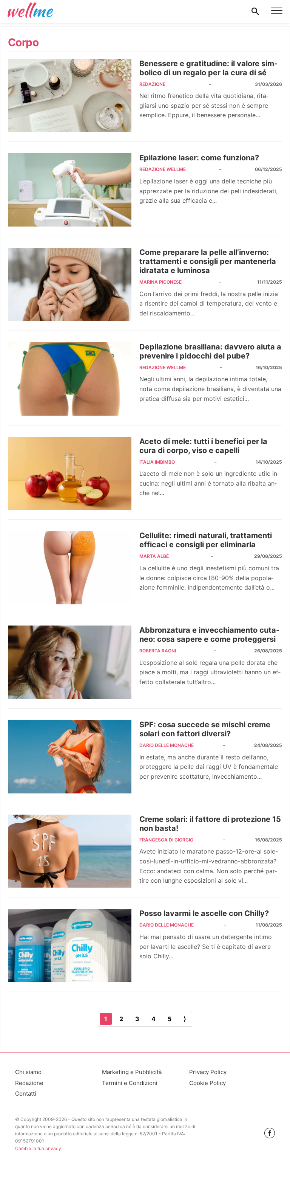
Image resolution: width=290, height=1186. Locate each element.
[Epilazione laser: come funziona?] (69, 190)
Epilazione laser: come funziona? (199, 157)
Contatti (25, 1093)
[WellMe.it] (30, 11)
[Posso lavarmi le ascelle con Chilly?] (69, 945)
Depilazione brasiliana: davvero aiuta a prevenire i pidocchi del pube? (210, 351)
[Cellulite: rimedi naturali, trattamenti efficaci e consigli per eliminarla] (69, 567)
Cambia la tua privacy (38, 1148)
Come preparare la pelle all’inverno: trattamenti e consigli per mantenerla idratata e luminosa (207, 261)
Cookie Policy (207, 1083)
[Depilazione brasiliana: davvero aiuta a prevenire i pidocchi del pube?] (69, 379)
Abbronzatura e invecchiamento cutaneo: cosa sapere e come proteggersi (209, 635)
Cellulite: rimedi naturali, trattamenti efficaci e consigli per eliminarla (205, 540)
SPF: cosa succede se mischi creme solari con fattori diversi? (204, 729)
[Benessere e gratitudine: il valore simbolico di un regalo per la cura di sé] (69, 95)
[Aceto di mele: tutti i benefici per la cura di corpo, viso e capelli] (69, 473)
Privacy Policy (208, 1072)
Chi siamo (28, 1072)
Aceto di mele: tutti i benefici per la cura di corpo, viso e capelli (203, 446)
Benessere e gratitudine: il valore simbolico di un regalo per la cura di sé (208, 68)
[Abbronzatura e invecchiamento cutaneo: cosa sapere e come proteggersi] (69, 662)
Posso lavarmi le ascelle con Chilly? (204, 913)
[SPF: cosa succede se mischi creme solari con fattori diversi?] (69, 756)
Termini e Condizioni (129, 1083)
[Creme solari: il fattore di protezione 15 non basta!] (69, 851)
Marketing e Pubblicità (132, 1072)
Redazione (29, 1083)
